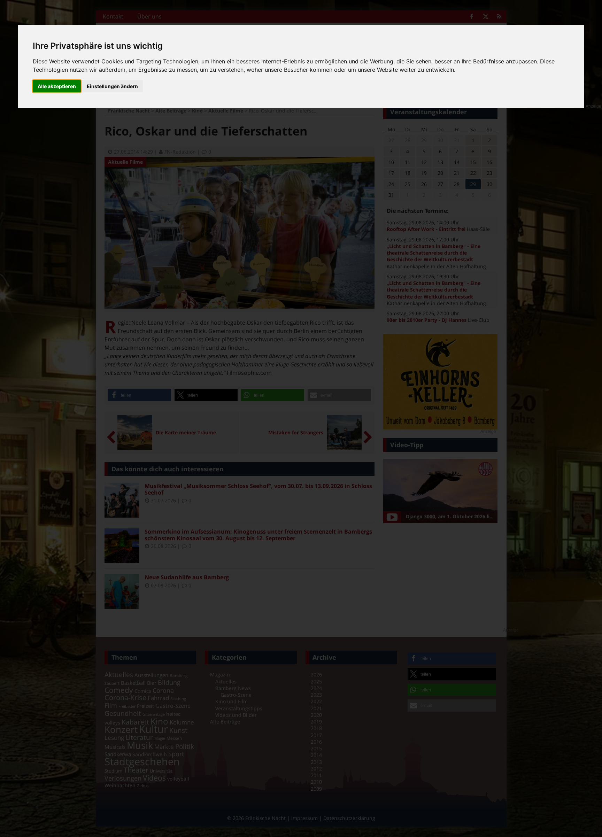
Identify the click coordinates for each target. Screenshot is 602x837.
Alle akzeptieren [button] (57, 86)
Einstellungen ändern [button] (112, 86)
